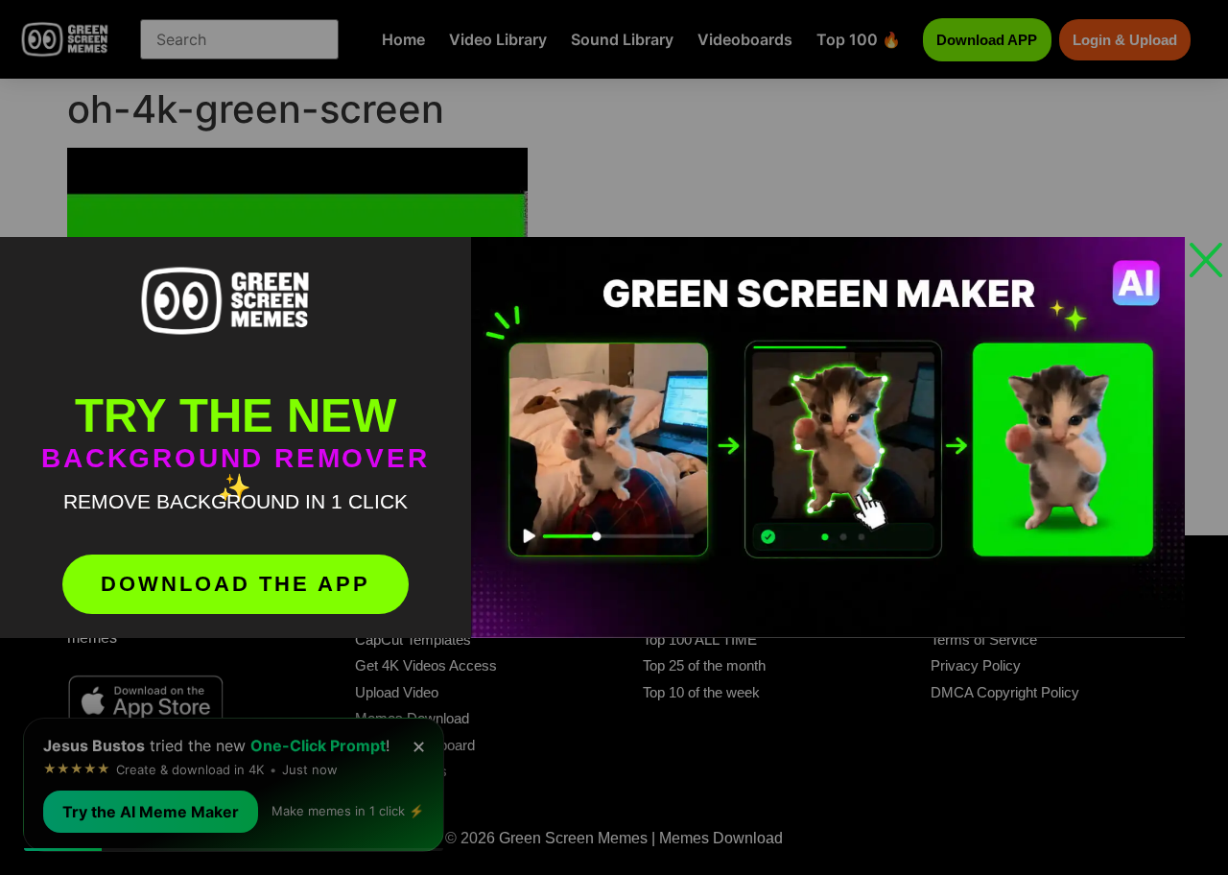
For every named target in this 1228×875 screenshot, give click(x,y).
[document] (614, 437)
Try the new (235, 415)
